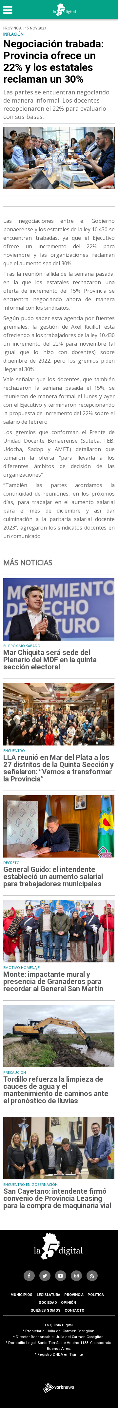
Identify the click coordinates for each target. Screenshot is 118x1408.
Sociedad (48, 1303)
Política (96, 1295)
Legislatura (48, 1295)
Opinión (68, 1303)
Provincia (74, 1295)
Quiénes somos (45, 1310)
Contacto (74, 1310)
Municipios (21, 1295)
